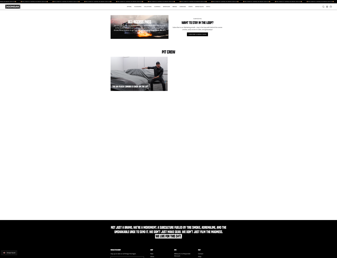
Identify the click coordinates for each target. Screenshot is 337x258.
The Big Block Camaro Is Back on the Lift (130, 86)
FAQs (199, 257)
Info (175, 250)
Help (199, 250)
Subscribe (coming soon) (198, 34)
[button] (129, 6)
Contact (200, 254)
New (151, 254)
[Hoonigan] (14, 7)
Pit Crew (168, 51)
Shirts (152, 257)
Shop (151, 250)
